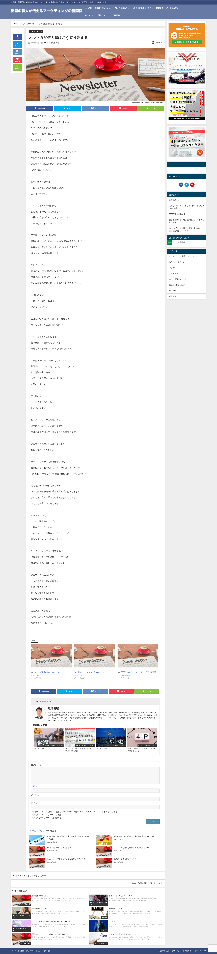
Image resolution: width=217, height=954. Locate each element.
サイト (34, 803)
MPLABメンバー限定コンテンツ (98, 15)
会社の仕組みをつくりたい (142, 8)
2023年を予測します (177, 214)
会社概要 (182, 242)
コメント (36, 765)
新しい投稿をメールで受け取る (47, 818)
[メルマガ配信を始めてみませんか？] (51, 655)
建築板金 (159, 8)
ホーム (13, 951)
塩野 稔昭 (159, 42)
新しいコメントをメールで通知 (47, 815)
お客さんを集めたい (121, 8)
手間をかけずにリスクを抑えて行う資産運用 (138, 672)
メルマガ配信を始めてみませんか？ (49, 672)
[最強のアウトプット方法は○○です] (94, 655)
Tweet (17, 46)
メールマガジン (172, 8)
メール (35, 795)
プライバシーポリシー (34, 951)
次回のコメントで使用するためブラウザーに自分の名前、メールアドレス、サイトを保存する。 (76, 812)
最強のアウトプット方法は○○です (91, 672)
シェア (17, 38)
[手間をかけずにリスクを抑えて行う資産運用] (138, 655)
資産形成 (116, 15)
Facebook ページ (177, 165)
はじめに (88, 8)
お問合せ (47, 951)
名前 (34, 786)
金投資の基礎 (174, 200)
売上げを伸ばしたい (103, 8)
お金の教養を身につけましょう (146, 883)
